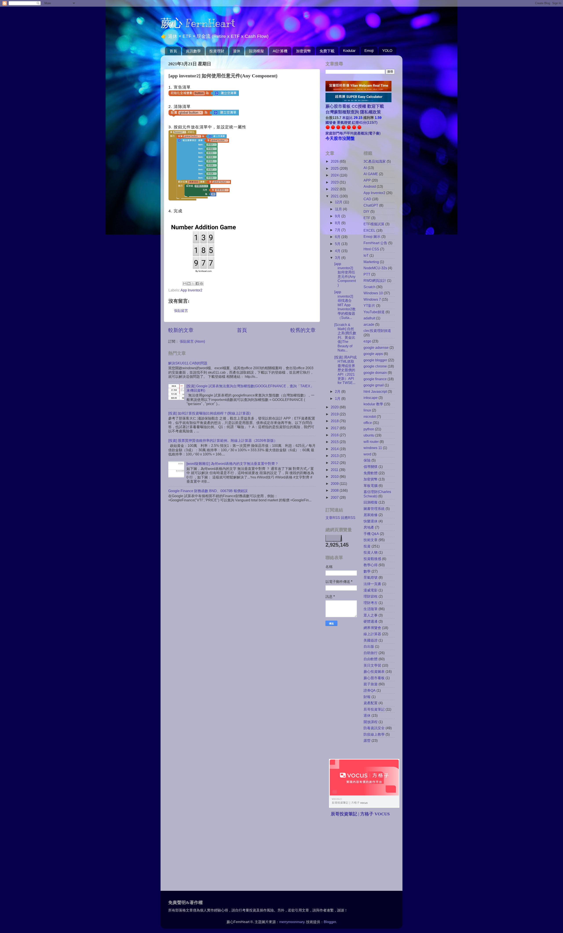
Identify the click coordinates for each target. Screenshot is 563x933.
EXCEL (369, 230)
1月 (338, 398)
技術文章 (371, 540)
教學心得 (371, 565)
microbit (370, 416)
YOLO (387, 51)
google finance (375, 379)
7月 (338, 230)
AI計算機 (280, 51)
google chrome (375, 366)
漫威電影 (371, 590)
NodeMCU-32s (375, 268)
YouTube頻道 (374, 312)
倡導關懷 (371, 467)
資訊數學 (193, 51)
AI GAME (371, 174)
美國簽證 (371, 640)
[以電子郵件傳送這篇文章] (185, 283)
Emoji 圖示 (372, 236)
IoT (366, 255)
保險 (367, 460)
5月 (338, 244)
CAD (367, 199)
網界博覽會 (372, 628)
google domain (375, 373)
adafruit (369, 318)
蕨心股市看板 (374, 678)
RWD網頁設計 (375, 280)
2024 (335, 175)
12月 (339, 202)
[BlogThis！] (189, 283)
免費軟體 (371, 473)
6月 (338, 237)
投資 (367, 546)
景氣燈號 (371, 577)
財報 (367, 697)
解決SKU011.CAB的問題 (187, 363)
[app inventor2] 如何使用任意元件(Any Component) (345, 274)
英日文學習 (372, 665)
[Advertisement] (362, 854)
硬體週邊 (371, 621)
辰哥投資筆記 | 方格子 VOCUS (360, 813)
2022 (335, 189)
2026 (335, 161)
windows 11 (373, 448)
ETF (367, 218)
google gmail (374, 385)
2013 (335, 456)
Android (370, 186)
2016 (335, 435)
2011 (335, 470)
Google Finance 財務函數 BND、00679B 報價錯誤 (208, 491)
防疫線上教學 (374, 734)
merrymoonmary (291, 922)
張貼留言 (181, 311)
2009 (335, 484)
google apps (373, 354)
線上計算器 (372, 634)
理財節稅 (371, 596)
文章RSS (332, 518)
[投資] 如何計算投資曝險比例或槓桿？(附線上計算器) (209, 413)
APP (367, 180)
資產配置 (371, 703)
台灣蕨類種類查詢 (342, 112)
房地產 (369, 527)
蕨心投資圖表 (374, 671)
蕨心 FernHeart (198, 23)
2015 (335, 442)
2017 (335, 428)
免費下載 (327, 51)
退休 (236, 51)
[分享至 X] (193, 283)
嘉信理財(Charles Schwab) (377, 494)
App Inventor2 (191, 290)
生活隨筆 (371, 609)
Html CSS (371, 249)
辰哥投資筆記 (374, 709)
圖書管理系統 (374, 509)
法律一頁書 (372, 584)
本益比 (347, 118)
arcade (369, 324)
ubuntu (369, 435)
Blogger (330, 922)
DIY (366, 211)
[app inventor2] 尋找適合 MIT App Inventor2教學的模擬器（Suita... (345, 305)
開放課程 (371, 722)
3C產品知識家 (375, 161)
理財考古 (371, 603)
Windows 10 (373, 293)
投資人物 (371, 552)
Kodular (349, 51)
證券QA (370, 690)
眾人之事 (371, 615)
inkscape (371, 398)
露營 (367, 740)
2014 (335, 449)
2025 (335, 168)
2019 (335, 414)
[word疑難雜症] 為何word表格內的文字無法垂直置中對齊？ (232, 464)
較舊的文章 (303, 330)
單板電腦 (371, 485)
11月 (339, 209)
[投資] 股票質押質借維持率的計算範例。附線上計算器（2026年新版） (222, 440)
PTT (367, 274)
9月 (338, 216)
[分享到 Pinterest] (201, 283)
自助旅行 (371, 653)
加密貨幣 (303, 51)
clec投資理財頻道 (377, 331)
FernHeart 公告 (375, 243)
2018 (335, 421)
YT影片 (369, 305)
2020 (335, 407)
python (369, 429)
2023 (335, 182)
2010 (335, 476)
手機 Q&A (371, 534)
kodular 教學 (373, 404)
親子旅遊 (371, 684)
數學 (367, 571)
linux (367, 410)
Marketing (371, 262)
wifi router (371, 442)
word (367, 454)
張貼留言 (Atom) (192, 341)
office (368, 423)
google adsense (376, 347)
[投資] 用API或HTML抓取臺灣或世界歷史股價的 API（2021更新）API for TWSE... (345, 370)
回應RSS (348, 518)
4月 (338, 251)
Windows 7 (372, 299)
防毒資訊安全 (374, 728)
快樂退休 (371, 521)
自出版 (369, 646)
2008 (335, 490)
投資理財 (216, 51)
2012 (335, 463)
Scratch (369, 287)
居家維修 (371, 515)
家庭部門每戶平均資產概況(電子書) (352, 133)
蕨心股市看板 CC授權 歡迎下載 (354, 106)
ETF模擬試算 (374, 224)
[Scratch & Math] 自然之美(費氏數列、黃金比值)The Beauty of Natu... (345, 337)
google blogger (375, 360)
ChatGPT (371, 205)
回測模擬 (256, 51)
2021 (335, 196)
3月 (338, 258)
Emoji (369, 51)
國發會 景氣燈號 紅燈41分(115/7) (351, 122)
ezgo (367, 341)
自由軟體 (371, 659)
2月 (338, 391)
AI (365, 168)
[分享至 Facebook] (197, 283)
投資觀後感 (372, 559)
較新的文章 (181, 330)
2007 (335, 497)
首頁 (173, 51)
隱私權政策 (370, 112)
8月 (338, 223)
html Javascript (375, 391)
